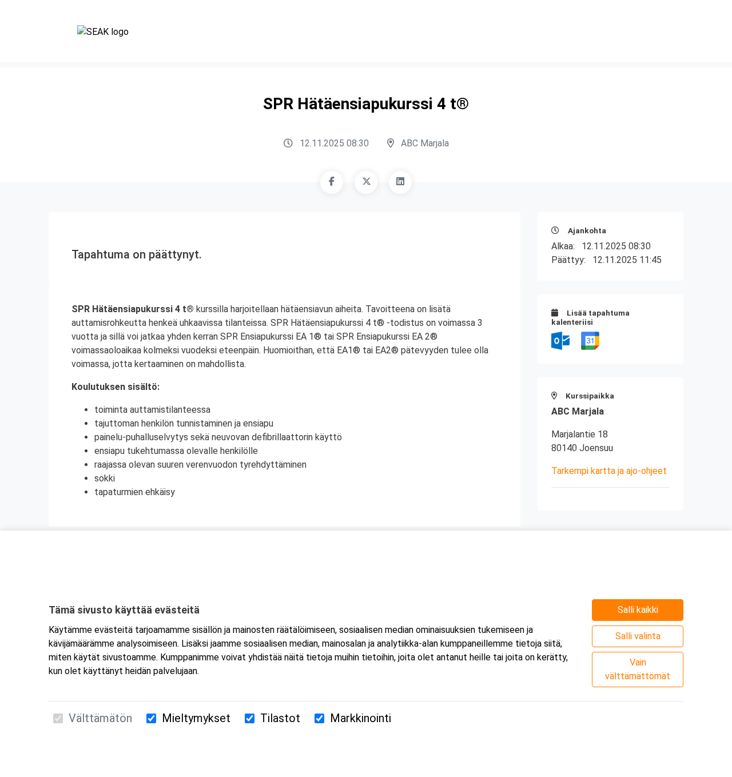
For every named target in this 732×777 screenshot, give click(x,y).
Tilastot (280, 718)
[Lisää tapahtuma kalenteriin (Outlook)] (561, 339)
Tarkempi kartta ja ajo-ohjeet (609, 470)
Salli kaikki (638, 609)
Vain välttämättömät (637, 669)
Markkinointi (360, 718)
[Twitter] (366, 182)
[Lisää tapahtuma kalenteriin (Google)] (590, 339)
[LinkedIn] (400, 182)
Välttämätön (100, 718)
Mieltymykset (196, 718)
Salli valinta (638, 636)
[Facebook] (331, 182)
